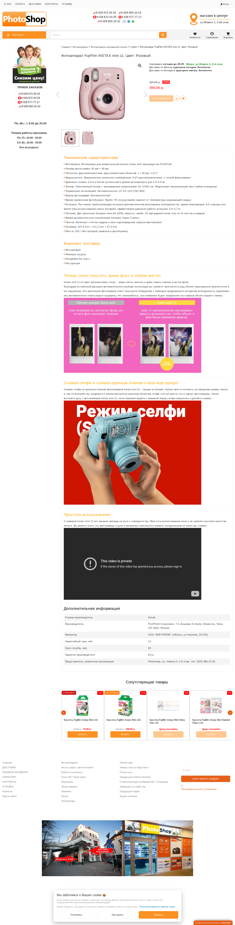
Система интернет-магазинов (213, 923)
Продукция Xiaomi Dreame (135, 777)
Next (145, 94)
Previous (57, 94)
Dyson (65, 796)
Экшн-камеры (69, 786)
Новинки (66, 791)
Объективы (126, 762)
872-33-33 (106, 17)
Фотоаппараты (69, 762)
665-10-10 (131, 12)
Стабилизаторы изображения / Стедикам (144, 781)
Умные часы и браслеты (134, 767)
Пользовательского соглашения (198, 789)
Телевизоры (68, 801)
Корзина (228, 37)
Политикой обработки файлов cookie (157, 907)
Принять (158, 914)
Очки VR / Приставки (73, 777)
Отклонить (76, 914)
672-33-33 (106, 12)
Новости (7, 791)
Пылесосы (126, 772)
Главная (65, 47)
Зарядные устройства (132, 786)
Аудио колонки (128, 796)
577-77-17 (132, 17)
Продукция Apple (130, 791)
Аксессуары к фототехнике (77, 767)
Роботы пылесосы (72, 772)
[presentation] (63, 712)
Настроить (117, 914)
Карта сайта (9, 796)
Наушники (67, 781)
